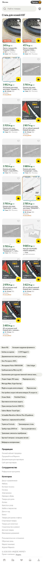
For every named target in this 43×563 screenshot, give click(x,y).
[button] (39, 8)
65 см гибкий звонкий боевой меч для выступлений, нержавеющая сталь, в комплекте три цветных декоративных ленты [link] (31, 129)
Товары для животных (10, 524)
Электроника (6, 493)
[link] (5, 347)
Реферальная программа (11, 471)
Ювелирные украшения (10, 533)
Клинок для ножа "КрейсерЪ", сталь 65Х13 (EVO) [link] (9, 207)
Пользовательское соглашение (13, 538)
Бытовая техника (8, 487)
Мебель (4, 484)
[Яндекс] (18, 554)
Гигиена (5, 490)
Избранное (21, 560)
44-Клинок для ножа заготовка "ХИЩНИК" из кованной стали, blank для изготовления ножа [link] (31, 207)
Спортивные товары (9, 521)
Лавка (13, 560)
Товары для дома (8, 499)
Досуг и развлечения (9, 481)
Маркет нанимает (8, 544)
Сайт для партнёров (9, 462)
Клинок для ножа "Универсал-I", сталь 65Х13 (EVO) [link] (10, 250)
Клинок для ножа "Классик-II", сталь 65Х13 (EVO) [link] (29, 88)
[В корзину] (18, 40)
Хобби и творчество (9, 508)
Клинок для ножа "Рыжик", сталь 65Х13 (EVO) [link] (10, 129)
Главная (4, 560)
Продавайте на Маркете (10, 456)
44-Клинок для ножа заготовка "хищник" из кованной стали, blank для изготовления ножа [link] (11, 88)
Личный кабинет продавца (11, 453)
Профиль (38, 560)
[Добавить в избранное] (18, 20)
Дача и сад (6, 511)
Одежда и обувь (8, 496)
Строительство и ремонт (11, 527)
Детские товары (8, 530)
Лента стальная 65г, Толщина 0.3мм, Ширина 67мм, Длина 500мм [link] (11, 49)
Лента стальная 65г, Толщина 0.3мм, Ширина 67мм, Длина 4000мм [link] (31, 49)
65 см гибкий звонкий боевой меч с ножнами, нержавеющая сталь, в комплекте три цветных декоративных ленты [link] (31, 288)
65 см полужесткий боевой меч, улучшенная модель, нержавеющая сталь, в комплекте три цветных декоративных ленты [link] (11, 288)
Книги (4, 514)
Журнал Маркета (8, 547)
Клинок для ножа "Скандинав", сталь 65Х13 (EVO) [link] (30, 170)
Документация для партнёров (13, 459)
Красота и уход (7, 505)
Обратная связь (7, 541)
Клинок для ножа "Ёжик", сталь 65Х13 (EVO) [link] (10, 170)
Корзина (30, 560)
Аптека (4, 502)
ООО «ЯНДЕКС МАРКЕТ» (17, 552)
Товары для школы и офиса (12, 518)
